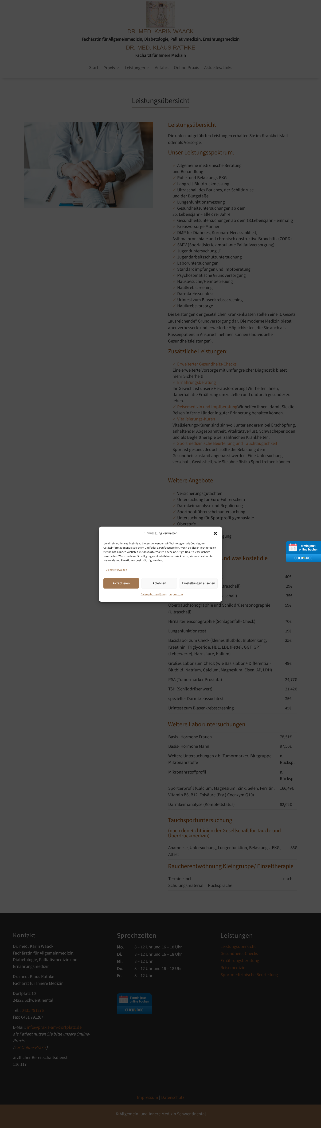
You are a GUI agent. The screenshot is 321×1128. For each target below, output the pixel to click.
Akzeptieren (121, 583)
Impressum (176, 595)
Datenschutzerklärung (154, 595)
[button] (215, 533)
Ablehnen (159, 583)
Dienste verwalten (116, 570)
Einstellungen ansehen (198, 583)
